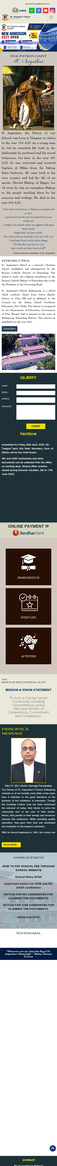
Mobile (6, 399)
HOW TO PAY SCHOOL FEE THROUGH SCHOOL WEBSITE (28, 868)
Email (5, 392)
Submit (35, 426)
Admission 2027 (28, 917)
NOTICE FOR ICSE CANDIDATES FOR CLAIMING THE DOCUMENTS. (28, 907)
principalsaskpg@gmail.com (37, 4)
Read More (10, 845)
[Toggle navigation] (51, 17)
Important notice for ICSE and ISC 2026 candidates (28, 885)
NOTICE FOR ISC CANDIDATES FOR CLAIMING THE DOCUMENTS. (28, 896)
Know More (9, 329)
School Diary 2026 (28, 877)
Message (7, 406)
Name (5, 386)
